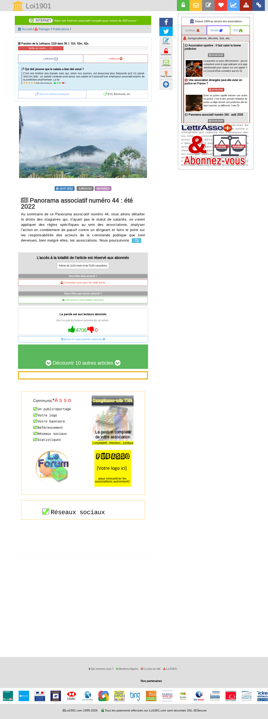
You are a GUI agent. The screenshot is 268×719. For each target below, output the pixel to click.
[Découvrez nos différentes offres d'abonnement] (221, 5)
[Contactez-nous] (208, 5)
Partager (44, 29)
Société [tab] (214, 30)
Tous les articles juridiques (54, 94)
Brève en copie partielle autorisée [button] (83, 339)
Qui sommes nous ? (101, 668)
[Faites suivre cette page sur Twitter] (166, 31)
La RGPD (171, 668)
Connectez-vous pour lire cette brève (84, 282)
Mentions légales (128, 668)
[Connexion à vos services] (183, 5)
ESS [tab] (236, 30)
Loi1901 (37, 6)
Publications (61, 29)
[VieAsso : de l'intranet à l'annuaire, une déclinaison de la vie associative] (258, 5)
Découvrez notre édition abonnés (84, 300)
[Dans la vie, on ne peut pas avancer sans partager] (246, 5)
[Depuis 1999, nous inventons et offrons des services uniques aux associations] (233, 5)
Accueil (26, 29)
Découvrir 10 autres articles (83, 363)
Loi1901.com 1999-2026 (81, 710)
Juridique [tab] (190, 30)
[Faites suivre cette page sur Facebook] (166, 22)
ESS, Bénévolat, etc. (119, 94)
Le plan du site (152, 668)
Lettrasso (48, 58)
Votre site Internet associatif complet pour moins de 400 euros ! (87, 20)
